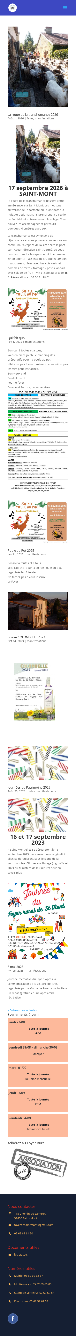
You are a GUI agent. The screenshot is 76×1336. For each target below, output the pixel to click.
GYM (38, 1033)
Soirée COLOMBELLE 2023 (26, 637)
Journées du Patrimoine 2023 (29, 787)
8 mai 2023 (15, 967)
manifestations (44, 118)
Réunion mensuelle (38, 1079)
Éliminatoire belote (38, 1129)
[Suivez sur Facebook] (13, 1318)
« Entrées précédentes (22, 1010)
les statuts (21, 1254)
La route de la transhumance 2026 (33, 114)
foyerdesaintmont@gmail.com (33, 1225)
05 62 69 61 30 (23, 1233)
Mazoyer (38, 1054)
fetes (30, 118)
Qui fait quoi (17, 338)
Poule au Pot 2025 (21, 550)
